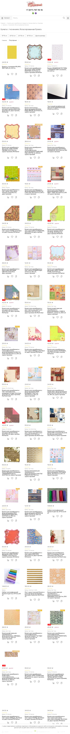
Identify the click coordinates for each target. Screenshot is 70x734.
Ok (35, 731)
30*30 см (30, 36)
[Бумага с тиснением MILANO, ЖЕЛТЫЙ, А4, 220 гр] (12, 52)
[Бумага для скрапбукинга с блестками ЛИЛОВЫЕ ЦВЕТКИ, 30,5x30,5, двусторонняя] (12, 253)
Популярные (13, 40)
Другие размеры (40, 36)
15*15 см (4, 36)
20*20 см (12, 36)
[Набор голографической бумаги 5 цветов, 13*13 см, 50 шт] (57, 496)
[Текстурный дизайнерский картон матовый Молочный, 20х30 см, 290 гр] (57, 92)
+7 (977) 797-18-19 (34, 10)
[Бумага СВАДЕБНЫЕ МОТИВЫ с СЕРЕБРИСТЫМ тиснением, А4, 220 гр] (57, 52)
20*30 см (21, 36)
